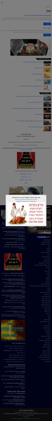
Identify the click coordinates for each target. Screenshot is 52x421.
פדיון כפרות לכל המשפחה (22, 201)
